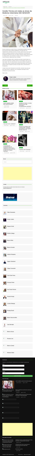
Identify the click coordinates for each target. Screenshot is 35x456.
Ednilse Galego (6, 125)
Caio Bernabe (10, 324)
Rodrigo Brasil (10, 310)
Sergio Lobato (5, 15)
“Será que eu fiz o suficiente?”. (9, 123)
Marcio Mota (21, 131)
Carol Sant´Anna (11, 275)
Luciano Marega (11, 303)
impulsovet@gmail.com (7, 188)
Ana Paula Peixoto (11, 289)
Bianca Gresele (11, 247)
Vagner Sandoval (11, 261)
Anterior (6, 85)
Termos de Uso (20, 454)
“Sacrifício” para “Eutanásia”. (25, 149)
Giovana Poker (10, 282)
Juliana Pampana (6, 105)
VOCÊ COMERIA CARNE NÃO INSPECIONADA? (24, 381)
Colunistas (16, 15)
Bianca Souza (10, 331)
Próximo (29, 85)
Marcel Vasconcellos (12, 317)
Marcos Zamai (10, 345)
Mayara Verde (10, 226)
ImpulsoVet (17, 392)
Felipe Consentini (11, 268)
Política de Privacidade (27, 454)
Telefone (3, 371)
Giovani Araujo (10, 296)
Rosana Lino (10, 338)
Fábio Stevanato (6, 152)
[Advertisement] (17, 173)
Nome (3, 364)
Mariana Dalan (10, 352)
